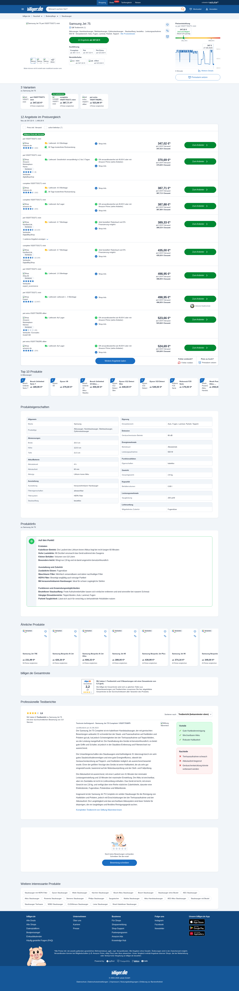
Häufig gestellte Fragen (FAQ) (39, 940)
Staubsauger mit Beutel (200, 898)
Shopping (102, 2)
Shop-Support (118, 928)
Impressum (114, 982)
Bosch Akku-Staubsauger (123, 893)
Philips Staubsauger (96, 898)
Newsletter (159, 928)
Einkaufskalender (34, 936)
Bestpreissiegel (33, 932)
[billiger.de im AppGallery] (199, 933)
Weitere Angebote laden (115, 361)
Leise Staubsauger (100, 904)
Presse (76, 928)
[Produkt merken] (167, 24)
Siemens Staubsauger (75, 898)
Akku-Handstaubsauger (153, 898)
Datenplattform (32, 928)
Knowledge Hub (119, 940)
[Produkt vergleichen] (167, 30)
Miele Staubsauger (79, 893)
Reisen (138, 2)
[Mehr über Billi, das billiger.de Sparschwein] (38, 956)
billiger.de (26, 16)
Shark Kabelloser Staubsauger (125, 904)
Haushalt (36, 16)
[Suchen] (182, 9)
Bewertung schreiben (119, 863)
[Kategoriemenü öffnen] (22, 9)
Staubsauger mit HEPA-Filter (36, 893)
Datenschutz (81, 982)
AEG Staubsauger (190, 893)
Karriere (76, 924)
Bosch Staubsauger (145, 893)
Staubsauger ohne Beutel (168, 893)
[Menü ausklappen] (41, 16)
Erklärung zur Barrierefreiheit (151, 982)
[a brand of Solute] (210, 2)
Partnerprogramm (119, 932)
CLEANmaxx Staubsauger (78, 904)
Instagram (159, 920)
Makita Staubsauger (132, 898)
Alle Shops (31, 924)
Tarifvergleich (126, 2)
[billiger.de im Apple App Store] (199, 921)
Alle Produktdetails (127, 34)
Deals (114, 2)
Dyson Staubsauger (60, 893)
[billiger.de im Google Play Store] (199, 927)
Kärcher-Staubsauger (100, 893)
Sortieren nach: (171, 714)
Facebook (159, 924)
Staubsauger (67, 16)
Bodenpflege (51, 16)
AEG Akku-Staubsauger (177, 898)
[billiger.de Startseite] (35, 9)
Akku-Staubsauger (32, 898)
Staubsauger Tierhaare (34, 904)
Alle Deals (31, 920)
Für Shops (116, 920)
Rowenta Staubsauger (53, 898)
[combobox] (116, 9)
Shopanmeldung (119, 924)
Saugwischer (114, 898)
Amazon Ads (117, 936)
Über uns (77, 920)
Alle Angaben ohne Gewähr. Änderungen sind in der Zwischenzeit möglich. (158, 951)
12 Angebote (89, 40)
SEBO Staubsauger (55, 904)
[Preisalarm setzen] (167, 36)
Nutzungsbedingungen (129, 982)
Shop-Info (102, 144)
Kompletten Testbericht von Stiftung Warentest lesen (99, 810)
